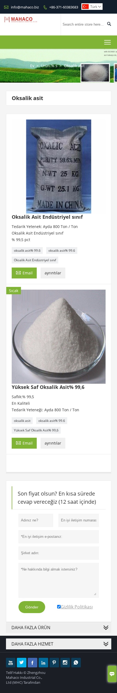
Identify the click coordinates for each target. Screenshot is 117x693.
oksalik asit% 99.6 (27, 250)
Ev (32, 65)
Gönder (31, 607)
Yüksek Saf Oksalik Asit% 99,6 (36, 430)
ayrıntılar (53, 272)
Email (24, 272)
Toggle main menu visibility (108, 42)
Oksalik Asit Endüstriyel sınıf (35, 260)
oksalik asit (22, 420)
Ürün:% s (49, 65)
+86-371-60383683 (63, 7)
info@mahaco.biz (25, 7)
